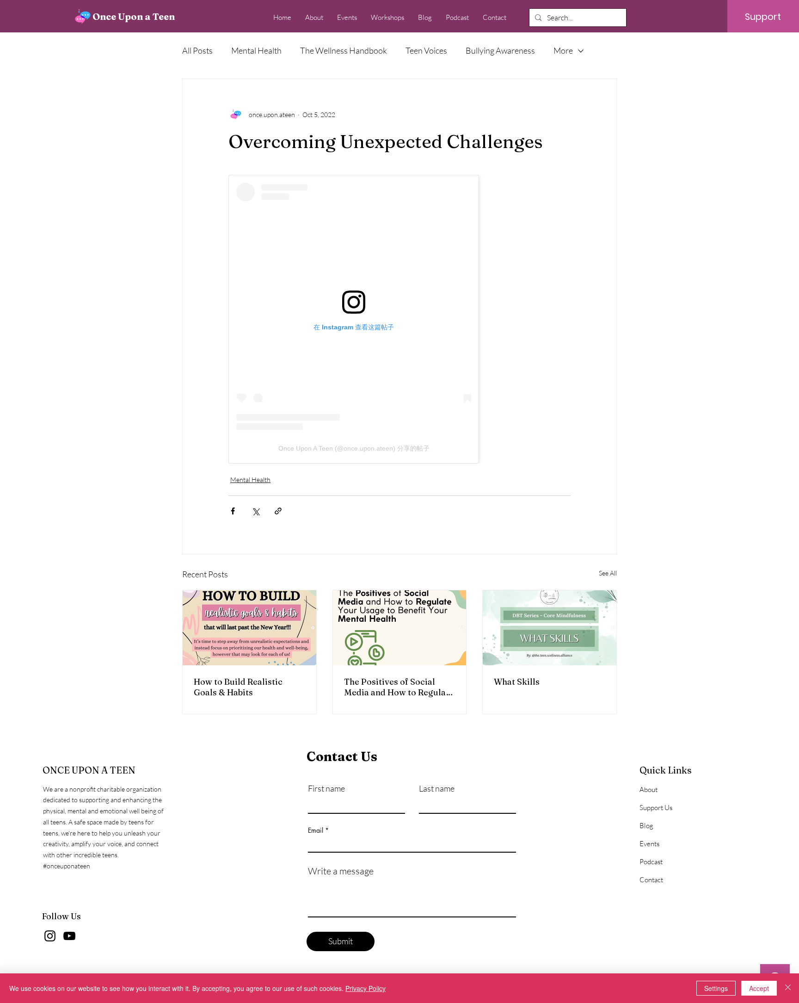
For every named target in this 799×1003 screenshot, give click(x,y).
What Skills (517, 681)
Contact (651, 879)
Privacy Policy (365, 988)
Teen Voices (426, 50)
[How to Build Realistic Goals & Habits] (249, 627)
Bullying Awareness (500, 50)
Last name (437, 788)
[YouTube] (69, 936)
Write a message (341, 871)
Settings (716, 988)
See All (608, 573)
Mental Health (256, 50)
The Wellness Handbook (343, 50)
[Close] (787, 988)
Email (315, 830)
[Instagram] (50, 936)
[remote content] (367, 319)
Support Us (655, 807)
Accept (759, 988)
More (563, 50)
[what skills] (549, 627)
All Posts (197, 50)
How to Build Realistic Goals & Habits (238, 687)
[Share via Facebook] (232, 511)
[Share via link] (278, 511)
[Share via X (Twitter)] (255, 511)
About (648, 789)
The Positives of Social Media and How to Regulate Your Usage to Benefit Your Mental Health (399, 687)
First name (326, 788)
